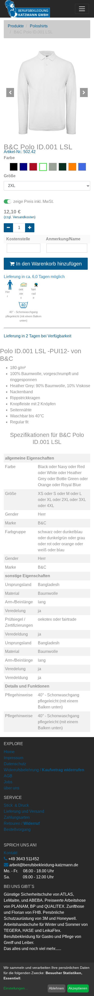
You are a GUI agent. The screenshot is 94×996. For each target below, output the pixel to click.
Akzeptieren (77, 988)
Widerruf (31, 823)
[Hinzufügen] (29, 227)
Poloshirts (39, 26)
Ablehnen (56, 988)
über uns (11, 788)
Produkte (16, 26)
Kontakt (10, 853)
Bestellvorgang (17, 829)
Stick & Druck (16, 805)
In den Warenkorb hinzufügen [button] (48, 263)
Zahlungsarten (17, 817)
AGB (8, 776)
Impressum (13, 758)
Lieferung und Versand (24, 811)
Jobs (8, 782)
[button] (10, 92)
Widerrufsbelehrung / (44, 770)
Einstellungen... (16, 988)
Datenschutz (15, 764)
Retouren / (13, 823)
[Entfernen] (8, 227)
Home (9, 752)
